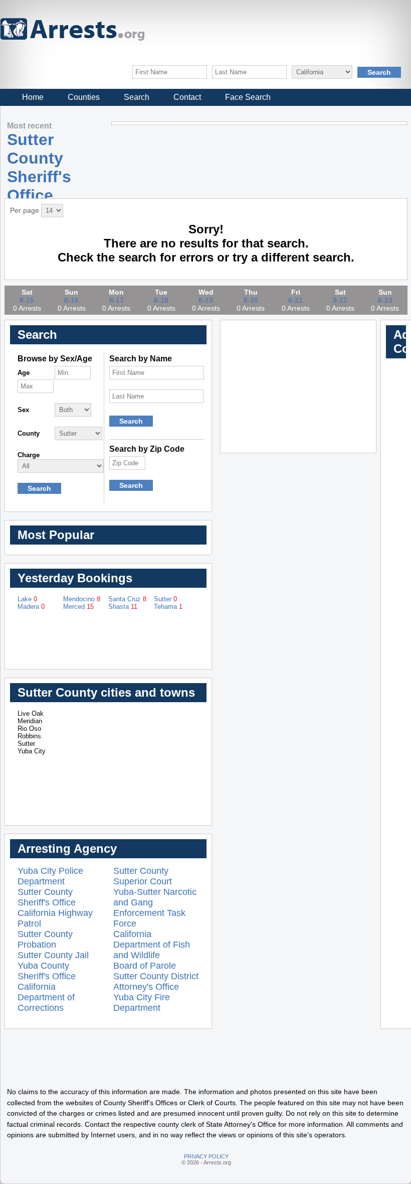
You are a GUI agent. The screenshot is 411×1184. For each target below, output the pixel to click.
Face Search (248, 97)
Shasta (122, 606)
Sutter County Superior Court (142, 876)
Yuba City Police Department (50, 876)
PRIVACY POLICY (206, 1156)
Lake (27, 599)
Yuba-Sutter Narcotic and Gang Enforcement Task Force (154, 908)
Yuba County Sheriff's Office (47, 971)
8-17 (116, 300)
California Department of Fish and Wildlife (151, 944)
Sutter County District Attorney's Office (155, 981)
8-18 (161, 300)
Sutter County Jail (53, 955)
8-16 (71, 300)
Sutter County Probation (45, 939)
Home (33, 97)
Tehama (168, 606)
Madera (31, 606)
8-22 (340, 300)
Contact (187, 97)
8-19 (205, 300)
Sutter (165, 599)
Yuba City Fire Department (141, 1002)
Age (24, 372)
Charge (29, 455)
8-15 (27, 300)
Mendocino (81, 599)
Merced (78, 606)
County (29, 433)
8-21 (295, 300)
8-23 (385, 300)
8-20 (251, 300)
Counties (84, 97)
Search (136, 97)
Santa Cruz (127, 599)
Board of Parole (144, 966)
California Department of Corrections (46, 997)
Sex (23, 410)
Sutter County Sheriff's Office (47, 897)
